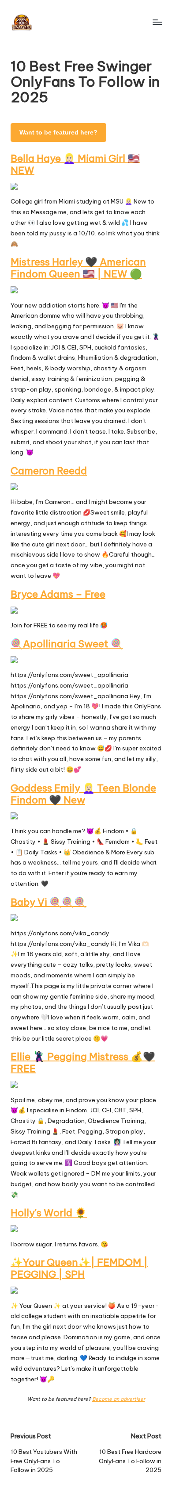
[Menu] (157, 21)
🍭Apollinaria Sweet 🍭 (67, 644)
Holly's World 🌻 (49, 1213)
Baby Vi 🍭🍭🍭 (48, 902)
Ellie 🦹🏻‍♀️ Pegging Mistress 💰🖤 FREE (83, 1062)
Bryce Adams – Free (58, 594)
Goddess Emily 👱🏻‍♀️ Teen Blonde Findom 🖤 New (83, 794)
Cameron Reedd (49, 471)
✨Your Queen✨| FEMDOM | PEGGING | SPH (79, 1268)
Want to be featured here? (58, 132)
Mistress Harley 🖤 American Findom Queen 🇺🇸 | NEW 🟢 (78, 268)
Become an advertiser (118, 1399)
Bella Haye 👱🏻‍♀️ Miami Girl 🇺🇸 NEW (75, 164)
